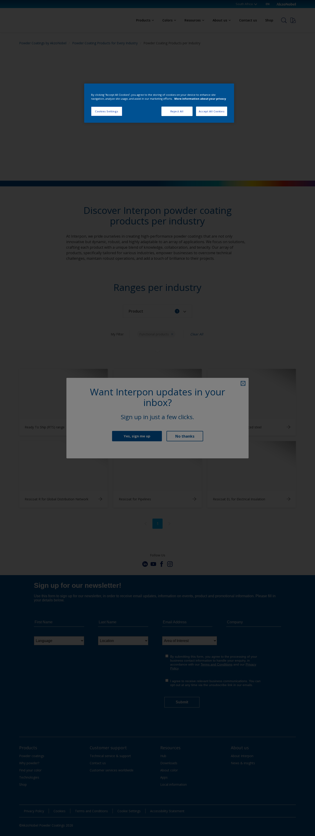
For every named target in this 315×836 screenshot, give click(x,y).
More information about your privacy (200, 98)
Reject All (177, 111)
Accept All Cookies (211, 111)
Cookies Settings (106, 111)
